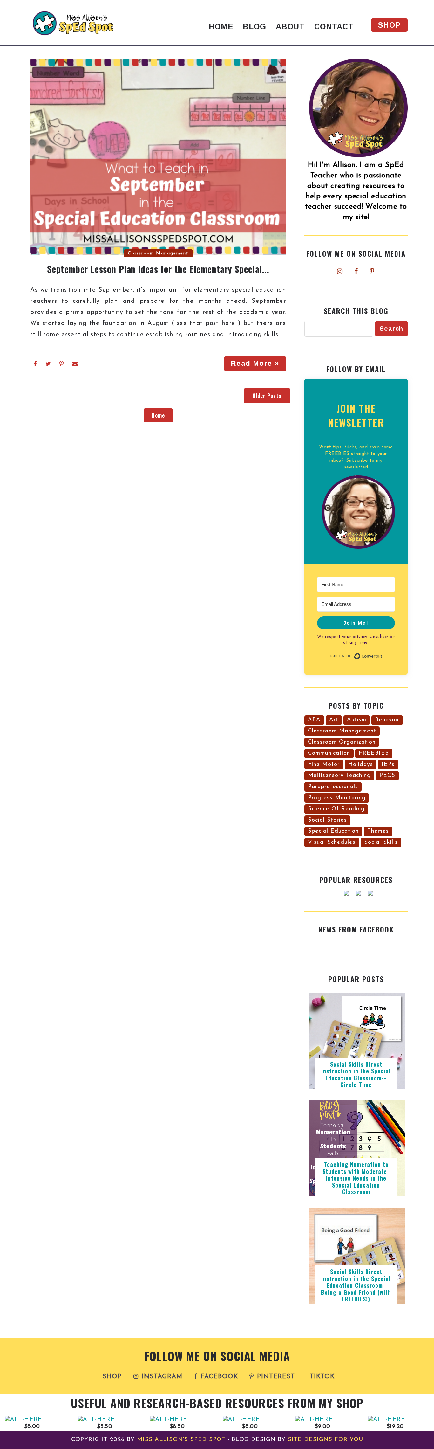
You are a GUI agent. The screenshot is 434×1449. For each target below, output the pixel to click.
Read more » (255, 363)
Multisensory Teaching (339, 776)
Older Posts (267, 395)
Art (333, 720)
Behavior (387, 720)
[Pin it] (61, 364)
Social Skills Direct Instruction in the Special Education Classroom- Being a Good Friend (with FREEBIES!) (356, 1285)
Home (158, 415)
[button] (356, 513)
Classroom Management (158, 253)
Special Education (333, 831)
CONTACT (334, 26)
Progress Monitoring (337, 798)
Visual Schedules (332, 842)
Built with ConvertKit (382, 655)
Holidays (360, 764)
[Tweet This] (48, 364)
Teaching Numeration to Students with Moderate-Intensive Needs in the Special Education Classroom (356, 1178)
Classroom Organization (342, 742)
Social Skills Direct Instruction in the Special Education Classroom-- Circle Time (356, 1074)
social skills (381, 842)
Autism (356, 720)
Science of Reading (336, 809)
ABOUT (290, 26)
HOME (221, 26)
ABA (314, 720)
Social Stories (327, 820)
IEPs (388, 764)
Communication (329, 753)
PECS (387, 776)
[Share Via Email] (75, 364)
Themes (378, 831)
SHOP (389, 25)
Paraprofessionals (333, 787)
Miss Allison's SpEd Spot (181, 1440)
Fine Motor (324, 764)
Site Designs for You (325, 1440)
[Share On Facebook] (35, 364)
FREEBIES (374, 753)
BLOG (254, 26)
